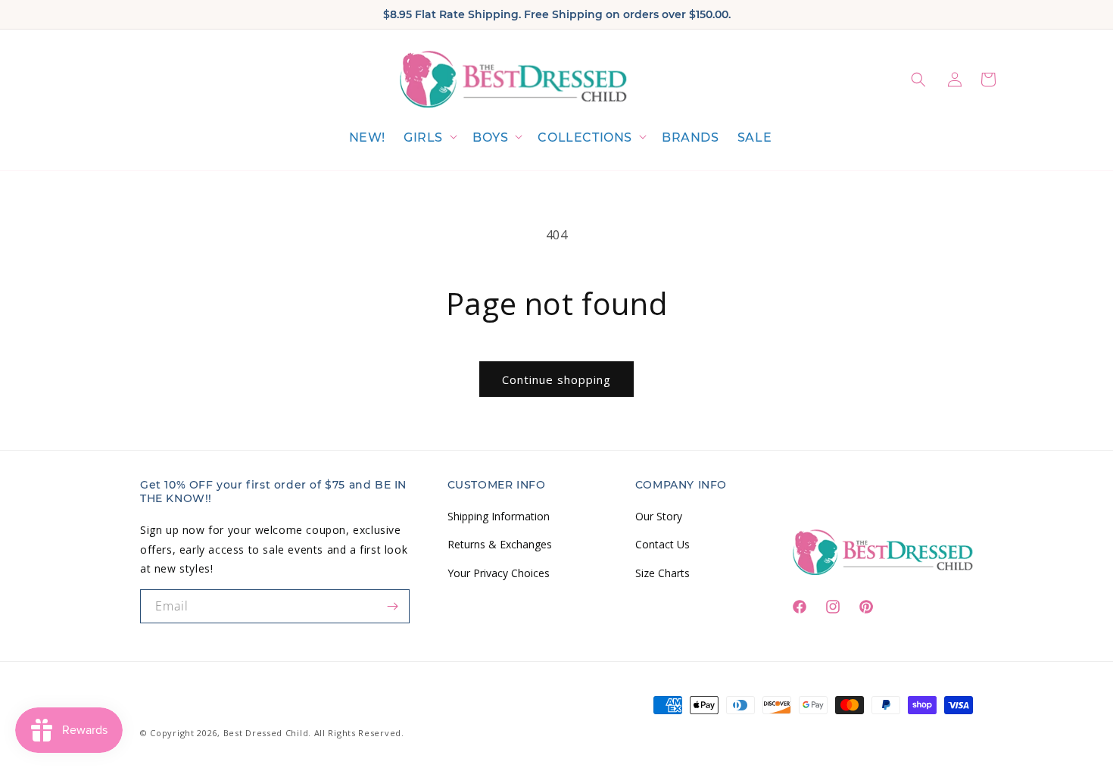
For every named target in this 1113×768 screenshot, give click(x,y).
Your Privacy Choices (498, 573)
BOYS (490, 137)
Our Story (658, 516)
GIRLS (423, 137)
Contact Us (662, 544)
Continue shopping (556, 379)
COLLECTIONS (585, 137)
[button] (428, 138)
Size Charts (662, 573)
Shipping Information (498, 516)
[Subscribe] (393, 606)
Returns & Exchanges (499, 544)
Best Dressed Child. (267, 732)
